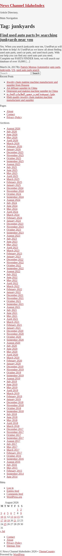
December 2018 (15, 402)
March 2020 (13, 357)
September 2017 (15, 438)
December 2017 (15, 429)
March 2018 (13, 426)
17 (1, 520)
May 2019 (12, 387)
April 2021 (12, 319)
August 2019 (13, 378)
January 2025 (14, 185)
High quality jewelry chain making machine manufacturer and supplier (29, 99)
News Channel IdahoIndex (22, 5)
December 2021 (15, 295)
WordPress (18, 554)
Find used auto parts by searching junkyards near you (28, 37)
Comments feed (15, 494)
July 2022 (12, 274)
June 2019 (12, 384)
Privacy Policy (14, 117)
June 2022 (12, 277)
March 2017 (13, 450)
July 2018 (12, 414)
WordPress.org (14, 496)
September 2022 (15, 268)
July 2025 (12, 167)
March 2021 (13, 322)
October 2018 (14, 408)
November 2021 (15, 298)
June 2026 (12, 134)
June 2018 (12, 417)
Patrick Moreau (29, 67)
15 (18, 516)
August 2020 (13, 342)
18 (5, 520)
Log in (10, 488)
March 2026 (13, 143)
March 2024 (13, 214)
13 (11, 516)
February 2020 (14, 360)
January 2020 (14, 363)
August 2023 (13, 235)
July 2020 (12, 345)
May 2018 (12, 420)
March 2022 (13, 286)
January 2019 (14, 399)
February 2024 (14, 217)
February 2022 (14, 289)
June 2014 (12, 476)
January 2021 (14, 328)
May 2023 (12, 244)
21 (15, 520)
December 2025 (15, 152)
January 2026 (14, 149)
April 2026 (12, 140)
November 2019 (15, 369)
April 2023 (12, 247)
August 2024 (13, 200)
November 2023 (15, 226)
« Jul (2, 531)
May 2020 (12, 351)
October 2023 (14, 229)
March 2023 (13, 250)
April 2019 (12, 390)
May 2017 (12, 447)
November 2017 (15, 432)
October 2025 (14, 158)
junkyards (5, 70)
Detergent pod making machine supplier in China (32, 91)
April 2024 (12, 211)
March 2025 (13, 179)
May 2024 (12, 208)
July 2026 (12, 131)
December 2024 (15, 188)
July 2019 (12, 381)
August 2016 (13, 461)
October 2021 (14, 301)
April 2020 (12, 354)
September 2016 (15, 458)
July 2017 (12, 444)
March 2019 (13, 393)
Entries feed (13, 491)
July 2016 (12, 464)
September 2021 (15, 304)
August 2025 (13, 164)
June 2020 (12, 348)
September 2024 (15, 197)
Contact (11, 114)
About (10, 111)
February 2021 (14, 325)
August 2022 (13, 271)
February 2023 (14, 253)
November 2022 (15, 262)
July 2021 (12, 310)
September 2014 (15, 473)
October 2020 (14, 336)
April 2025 (12, 176)
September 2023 (15, 232)
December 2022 (15, 259)
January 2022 (14, 292)
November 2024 (15, 191)
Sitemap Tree (13, 545)
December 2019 (15, 366)
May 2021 (12, 316)
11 (5, 516)
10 (1, 516)
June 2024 (12, 206)
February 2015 (14, 470)
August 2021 (13, 307)
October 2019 (14, 372)
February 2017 (14, 453)
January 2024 (14, 220)
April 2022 (12, 283)
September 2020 (15, 339)
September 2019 (15, 375)
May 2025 (12, 173)
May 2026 (12, 137)
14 (15, 516)
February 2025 (14, 182)
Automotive (43, 67)
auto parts (55, 67)
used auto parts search (27, 70)
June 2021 (12, 313)
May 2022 (12, 280)
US (13, 70)
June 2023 (12, 241)
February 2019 (14, 396)
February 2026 (14, 146)
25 (5, 524)
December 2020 (15, 330)
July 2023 (12, 238)
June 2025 (12, 170)
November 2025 (15, 155)
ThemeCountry (47, 551)
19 (8, 520)
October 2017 (14, 435)
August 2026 (13, 128)
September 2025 (15, 161)
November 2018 (15, 405)
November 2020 (15, 333)
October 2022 (14, 265)
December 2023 (15, 223)
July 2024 (12, 203)
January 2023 (14, 256)
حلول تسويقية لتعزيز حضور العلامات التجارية (31, 94)
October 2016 (14, 455)
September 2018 (15, 411)
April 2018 (12, 423)
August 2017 (13, 441)
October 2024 (14, 194)
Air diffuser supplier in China (22, 88)
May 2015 (12, 467)
